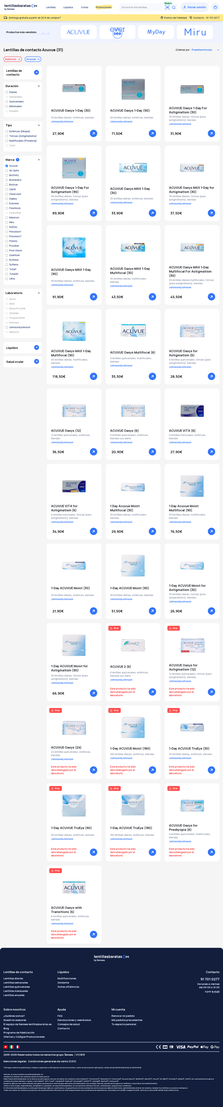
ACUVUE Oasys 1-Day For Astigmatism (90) (70, 189)
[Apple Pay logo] (204, 1047)
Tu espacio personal (124, 1024)
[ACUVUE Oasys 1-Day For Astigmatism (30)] (192, 88)
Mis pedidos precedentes (127, 1020)
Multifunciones (66, 978)
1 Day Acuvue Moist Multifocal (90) (184, 508)
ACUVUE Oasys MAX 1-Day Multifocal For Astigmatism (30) (190, 271)
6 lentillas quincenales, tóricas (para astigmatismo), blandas (190, 361)
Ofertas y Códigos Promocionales (24, 1036)
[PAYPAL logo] (192, 1047)
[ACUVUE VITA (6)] (192, 410)
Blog (6, 1028)
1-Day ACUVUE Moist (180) (130, 748)
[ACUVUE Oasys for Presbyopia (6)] (192, 805)
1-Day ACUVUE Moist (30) (70, 588)
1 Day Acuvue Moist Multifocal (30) (125, 508)
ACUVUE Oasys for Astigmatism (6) (183, 353)
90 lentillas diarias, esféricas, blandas (131, 117)
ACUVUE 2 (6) (120, 666)
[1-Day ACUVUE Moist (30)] (74, 565)
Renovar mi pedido (123, 1015)
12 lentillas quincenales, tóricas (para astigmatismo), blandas (190, 675)
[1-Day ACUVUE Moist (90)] (133, 565)
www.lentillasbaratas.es (65, 1086)
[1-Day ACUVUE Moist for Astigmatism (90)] (74, 645)
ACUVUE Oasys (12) (66, 430)
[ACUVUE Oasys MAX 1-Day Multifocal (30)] (133, 247)
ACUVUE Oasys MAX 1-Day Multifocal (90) (71, 353)
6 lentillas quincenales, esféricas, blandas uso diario (129, 436)
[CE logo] (157, 1047)
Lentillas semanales (15, 982)
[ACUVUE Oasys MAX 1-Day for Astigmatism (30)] (192, 167)
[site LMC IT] (11, 1046)
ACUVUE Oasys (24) (66, 747)
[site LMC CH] (5, 1046)
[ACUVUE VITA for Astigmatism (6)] (74, 486)
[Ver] (93, 133)
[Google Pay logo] (214, 1047)
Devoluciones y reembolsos (74, 1020)
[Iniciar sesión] (194, 7)
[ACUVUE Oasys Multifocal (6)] (133, 331)
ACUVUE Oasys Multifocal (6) (132, 352)
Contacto (63, 1028)
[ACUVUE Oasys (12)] (74, 410)
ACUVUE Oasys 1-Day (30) (71, 110)
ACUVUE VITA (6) (182, 430)
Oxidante (63, 982)
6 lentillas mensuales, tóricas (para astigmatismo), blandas (71, 516)
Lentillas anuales (13, 995)
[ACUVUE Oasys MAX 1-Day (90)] (74, 247)
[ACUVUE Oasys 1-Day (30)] (74, 88)
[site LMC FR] (17, 1047)
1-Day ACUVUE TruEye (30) (189, 748)
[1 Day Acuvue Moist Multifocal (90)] (192, 486)
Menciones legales (14, 1061)
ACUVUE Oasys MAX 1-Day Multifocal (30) (130, 270)
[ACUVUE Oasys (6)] (133, 410)
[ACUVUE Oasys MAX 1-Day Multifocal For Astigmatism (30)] (192, 247)
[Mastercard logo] (170, 1047)
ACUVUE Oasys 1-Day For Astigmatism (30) (188, 110)
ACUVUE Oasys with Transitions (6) (66, 909)
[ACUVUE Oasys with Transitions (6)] (74, 887)
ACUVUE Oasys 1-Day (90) (130, 110)
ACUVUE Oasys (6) (124, 430)
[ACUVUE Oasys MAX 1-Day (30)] (133, 167)
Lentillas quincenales (16, 986)
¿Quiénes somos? (14, 1015)
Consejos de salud (68, 1024)
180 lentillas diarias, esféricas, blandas (132, 754)
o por (212, 991)
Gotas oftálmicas (68, 986)
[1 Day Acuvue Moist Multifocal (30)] (133, 486)
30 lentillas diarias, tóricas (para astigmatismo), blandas (187, 118)
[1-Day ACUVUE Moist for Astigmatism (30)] (192, 565)
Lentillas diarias (13, 978)
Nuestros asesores (14, 1020)
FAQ (59, 1015)
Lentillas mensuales (15, 991)
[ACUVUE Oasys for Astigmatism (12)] (192, 645)
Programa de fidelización (18, 1032)
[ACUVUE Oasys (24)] (74, 727)
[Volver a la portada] (20, 7)
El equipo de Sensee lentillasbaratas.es (27, 1024)
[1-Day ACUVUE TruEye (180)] (133, 805)
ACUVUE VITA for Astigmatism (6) (64, 508)
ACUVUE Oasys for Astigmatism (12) (183, 667)
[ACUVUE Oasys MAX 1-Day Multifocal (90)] (74, 331)
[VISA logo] (180, 1047)
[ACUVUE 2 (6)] (133, 645)
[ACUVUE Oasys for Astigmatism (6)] (192, 331)
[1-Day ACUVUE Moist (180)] (133, 727)
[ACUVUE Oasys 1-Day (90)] (133, 88)
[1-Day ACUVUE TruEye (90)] (74, 805)
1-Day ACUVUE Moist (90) (129, 588)
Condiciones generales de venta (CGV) (52, 1061)
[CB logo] (164, 1047)
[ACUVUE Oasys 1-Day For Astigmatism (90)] (74, 167)
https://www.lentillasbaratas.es (16, 1079)
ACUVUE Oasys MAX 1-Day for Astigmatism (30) (191, 189)
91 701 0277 (210, 979)
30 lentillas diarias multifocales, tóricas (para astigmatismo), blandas (191, 281)
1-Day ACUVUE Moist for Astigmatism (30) (187, 587)
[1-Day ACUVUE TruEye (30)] (192, 727)
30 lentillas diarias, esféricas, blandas (72, 117)
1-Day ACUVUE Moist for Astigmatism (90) (69, 668)
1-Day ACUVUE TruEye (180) (131, 828)
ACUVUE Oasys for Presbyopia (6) (183, 827)
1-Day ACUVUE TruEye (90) (71, 828)
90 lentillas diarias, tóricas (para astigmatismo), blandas (69, 198)
